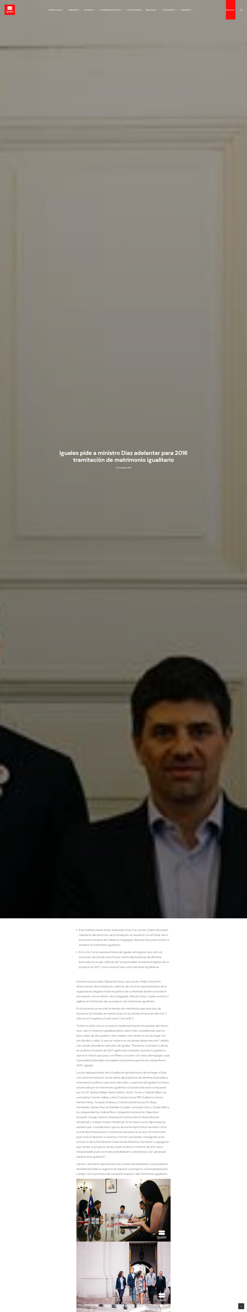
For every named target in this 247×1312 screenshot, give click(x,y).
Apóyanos (230, 10)
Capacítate (185, 10)
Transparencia (168, 10)
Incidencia (89, 10)
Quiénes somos (55, 10)
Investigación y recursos (110, 10)
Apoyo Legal (151, 10)
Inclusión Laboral (134, 10)
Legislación (73, 10)
